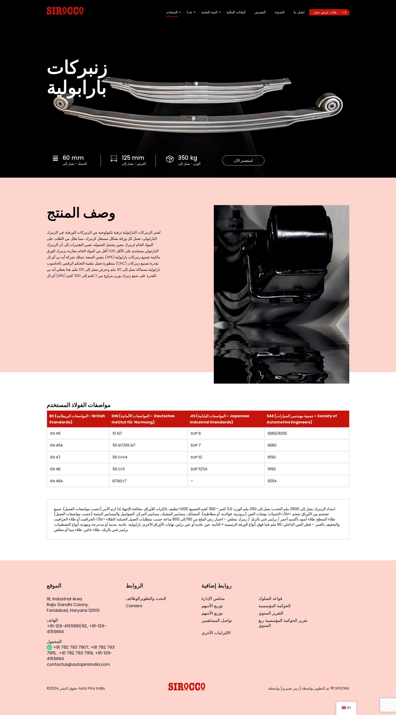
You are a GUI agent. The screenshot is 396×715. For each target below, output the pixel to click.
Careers (134, 606)
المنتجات (172, 12)
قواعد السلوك (270, 598)
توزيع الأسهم (212, 606)
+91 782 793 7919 (76, 653)
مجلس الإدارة (213, 598)
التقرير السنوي (270, 613)
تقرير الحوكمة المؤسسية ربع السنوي (282, 623)
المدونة (279, 12)
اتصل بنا (299, 12)
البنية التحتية (209, 12)
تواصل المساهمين (216, 620)
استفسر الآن (243, 160)
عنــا (189, 12)
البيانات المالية (236, 12)
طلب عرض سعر (325, 12)
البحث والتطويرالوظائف (146, 598)
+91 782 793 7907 (70, 647)
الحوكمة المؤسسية (274, 606)
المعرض (260, 12)
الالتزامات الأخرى (216, 633)
